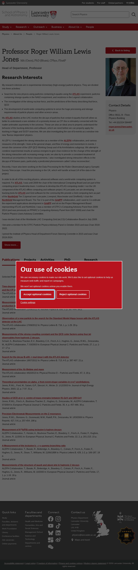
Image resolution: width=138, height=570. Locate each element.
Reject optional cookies (73, 294)
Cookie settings (27, 302)
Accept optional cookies (37, 294)
